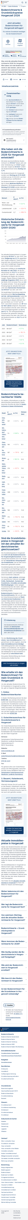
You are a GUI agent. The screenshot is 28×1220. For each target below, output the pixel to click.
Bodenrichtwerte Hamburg (9, 1042)
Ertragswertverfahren (7, 1177)
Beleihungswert (5, 1170)
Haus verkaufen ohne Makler (10, 1148)
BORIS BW (13, 713)
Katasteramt (4, 1124)
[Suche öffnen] (22, 2)
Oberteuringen (4, 445)
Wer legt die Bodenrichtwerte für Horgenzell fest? (13, 905)
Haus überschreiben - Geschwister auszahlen (14, 1182)
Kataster (3, 1121)
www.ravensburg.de (7, 751)
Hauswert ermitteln (7, 1185)
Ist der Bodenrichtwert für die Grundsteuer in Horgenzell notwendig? (13, 991)
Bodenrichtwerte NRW (8, 1044)
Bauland (3, 1098)
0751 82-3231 (5, 761)
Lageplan (4, 1129)
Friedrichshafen (4, 492)
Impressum (16, 1215)
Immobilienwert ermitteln (8, 1190)
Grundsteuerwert (6, 1105)
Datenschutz (17, 1218)
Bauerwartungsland (7, 1088)
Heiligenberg (3, 484)
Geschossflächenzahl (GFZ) (9, 1091)
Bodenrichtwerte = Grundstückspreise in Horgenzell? (13, 930)
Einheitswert (4, 1110)
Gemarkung (4, 1126)
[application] (14, 237)
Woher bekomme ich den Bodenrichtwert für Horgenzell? (12, 893)
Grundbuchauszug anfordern (10, 1076)
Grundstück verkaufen (8, 1143)
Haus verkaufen (6, 1146)
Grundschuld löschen (7, 1079)
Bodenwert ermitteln (7, 1175)
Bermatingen (4, 510)
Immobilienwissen (6, 1062)
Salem (4, 522)
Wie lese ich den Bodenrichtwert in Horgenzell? (12, 979)
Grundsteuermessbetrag (8, 1107)
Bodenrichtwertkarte (7, 1093)
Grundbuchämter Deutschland (10, 1053)
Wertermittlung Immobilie (8, 1202)
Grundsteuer (5, 1115)
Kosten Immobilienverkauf (9, 1153)
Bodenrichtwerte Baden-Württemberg (12, 1047)
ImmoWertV (4, 1071)
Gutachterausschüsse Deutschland (11, 1056)
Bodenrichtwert (5, 1172)
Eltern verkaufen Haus (8, 1141)
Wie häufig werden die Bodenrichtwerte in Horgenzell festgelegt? (13, 954)
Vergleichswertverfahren (8, 1195)
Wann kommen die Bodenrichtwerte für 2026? (13, 942)
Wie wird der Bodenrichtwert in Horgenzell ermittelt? (12, 967)
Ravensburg (4, 452)
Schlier (4, 531)
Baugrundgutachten (7, 1167)
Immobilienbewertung (7, 1187)
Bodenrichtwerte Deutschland (10, 1037)
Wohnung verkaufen (7, 1161)
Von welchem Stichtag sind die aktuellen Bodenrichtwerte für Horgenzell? (13, 917)
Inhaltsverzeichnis (10, 86)
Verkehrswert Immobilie (8, 1197)
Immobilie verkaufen (7, 1151)
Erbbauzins (4, 1069)
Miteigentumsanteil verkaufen (10, 1156)
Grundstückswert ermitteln (9, 1180)
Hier (7, 118)
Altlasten (3, 1131)
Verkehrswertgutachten (8, 1200)
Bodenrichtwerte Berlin (8, 1039)
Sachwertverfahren (7, 1192)
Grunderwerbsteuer (7, 1112)
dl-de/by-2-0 (18, 1014)
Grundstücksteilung (7, 1096)
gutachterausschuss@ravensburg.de (13, 756)
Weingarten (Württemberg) (4, 468)
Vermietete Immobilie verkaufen (10, 1158)
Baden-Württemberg (13, 6)
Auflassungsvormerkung (8, 1074)
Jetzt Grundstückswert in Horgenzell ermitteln (14, 664)
